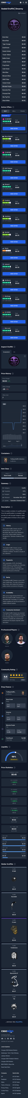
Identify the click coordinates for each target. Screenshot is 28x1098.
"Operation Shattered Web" (18, 500)
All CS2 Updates (17, 1093)
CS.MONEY (8, 119)
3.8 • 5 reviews (6, 236)
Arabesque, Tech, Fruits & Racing (9, 1053)
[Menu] (26, 2)
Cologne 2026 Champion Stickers (10, 1058)
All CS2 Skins (16, 1076)
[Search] (23, 2)
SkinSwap (7, 296)
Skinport (7, 184)
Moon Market (8, 136)
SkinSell (7, 232)
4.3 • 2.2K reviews (7, 300)
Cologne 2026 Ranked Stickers (9, 1050)
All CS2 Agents (16, 1087)
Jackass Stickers (5, 1055)
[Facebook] (8, 1038)
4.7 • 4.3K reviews (7, 332)
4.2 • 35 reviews (6, 204)
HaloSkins (7, 216)
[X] (5, 1038)
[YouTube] (11, 1038)
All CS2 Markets (17, 1090)
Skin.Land (7, 328)
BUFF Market (8, 168)
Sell (14, 111)
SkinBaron (8, 280)
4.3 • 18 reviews (6, 268)
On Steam (23, 13)
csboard (7, 264)
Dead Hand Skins (5, 1067)
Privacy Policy (4, 1087)
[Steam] (14, 1038)
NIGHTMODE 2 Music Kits (7, 1064)
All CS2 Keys (16, 1085)
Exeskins (7, 200)
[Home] (6, 2)
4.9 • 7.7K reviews (7, 316)
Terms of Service (5, 1085)
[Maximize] (25, 356)
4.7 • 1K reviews (6, 172)
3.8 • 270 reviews (6, 140)
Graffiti (24, 488)
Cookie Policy (4, 1090)
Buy (5, 111)
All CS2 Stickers (17, 1079)
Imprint (3, 1093)
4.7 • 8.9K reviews (7, 123)
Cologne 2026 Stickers (7, 1061)
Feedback (3, 1079)
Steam (6, 248)
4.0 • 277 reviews (7, 220)
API (2, 1076)
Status (2, 1082)
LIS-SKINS (8, 312)
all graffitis (19, 1022)
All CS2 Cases (16, 1082)
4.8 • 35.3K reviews (7, 188)
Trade (22, 111)
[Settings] (21, 2)
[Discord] (2, 1038)
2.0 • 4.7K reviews (7, 252)
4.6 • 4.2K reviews (7, 284)
